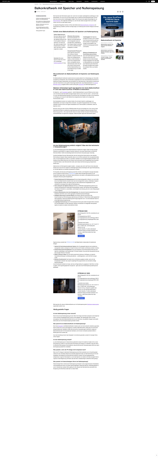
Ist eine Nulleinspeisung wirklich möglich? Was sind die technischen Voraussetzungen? (43, 28)
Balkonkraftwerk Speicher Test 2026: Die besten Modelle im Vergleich (107, 45)
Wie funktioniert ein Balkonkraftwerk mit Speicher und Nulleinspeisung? (43, 22)
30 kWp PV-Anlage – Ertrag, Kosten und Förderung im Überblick (106, 58)
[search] (146, 1)
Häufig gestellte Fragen (40, 30)
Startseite (36, 4)
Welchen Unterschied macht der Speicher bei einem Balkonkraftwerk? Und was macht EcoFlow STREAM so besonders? (42, 25)
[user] (149, 1)
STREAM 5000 (72, 173)
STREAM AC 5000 (70, 242)
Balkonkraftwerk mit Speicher (107, 42)
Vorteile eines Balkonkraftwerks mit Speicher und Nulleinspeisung (43, 19)
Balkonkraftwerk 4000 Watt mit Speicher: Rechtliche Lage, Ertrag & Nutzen (107, 52)
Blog (40, 4)
